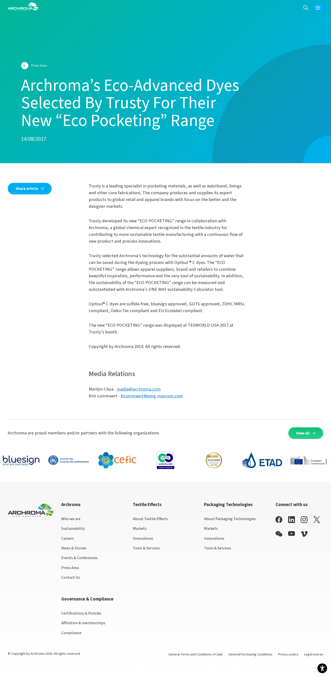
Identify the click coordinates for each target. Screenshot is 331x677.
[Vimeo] (304, 534)
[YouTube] (291, 533)
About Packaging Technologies (230, 519)
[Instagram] (304, 519)
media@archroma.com (139, 389)
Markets (140, 528)
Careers (67, 538)
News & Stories (74, 548)
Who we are (70, 519)
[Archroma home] (23, 6)
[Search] (306, 7)
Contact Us (70, 577)
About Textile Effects (150, 519)
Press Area (70, 567)
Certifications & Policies (81, 613)
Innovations (143, 538)
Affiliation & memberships (83, 623)
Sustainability (73, 528)
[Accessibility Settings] (322, 668)
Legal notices (313, 654)
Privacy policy (288, 654)
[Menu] (318, 7)
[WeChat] (279, 534)
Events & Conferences (79, 558)
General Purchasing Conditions (250, 654)
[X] (316, 519)
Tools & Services (146, 548)
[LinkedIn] (291, 519)
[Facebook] (279, 519)
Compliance (71, 633)
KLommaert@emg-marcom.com (152, 396)
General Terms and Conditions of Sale (195, 654)
